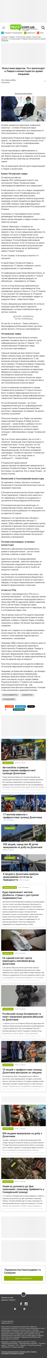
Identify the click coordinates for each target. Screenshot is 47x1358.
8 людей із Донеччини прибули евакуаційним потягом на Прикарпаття (20, 877)
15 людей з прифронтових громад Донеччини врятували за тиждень (22, 1071)
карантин (27, 695)
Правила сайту (25, 1352)
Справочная (39, 1099)
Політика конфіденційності (10, 1352)
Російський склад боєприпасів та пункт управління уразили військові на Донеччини (22, 1016)
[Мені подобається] (45, 81)
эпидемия (8, 699)
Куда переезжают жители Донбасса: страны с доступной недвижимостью (20, 895)
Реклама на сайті (7, 1297)
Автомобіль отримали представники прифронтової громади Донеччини (18, 770)
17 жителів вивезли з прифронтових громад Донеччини (22, 816)
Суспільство (5, 82)
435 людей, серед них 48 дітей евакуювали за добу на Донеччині (22, 846)
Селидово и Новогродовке (17, 1099)
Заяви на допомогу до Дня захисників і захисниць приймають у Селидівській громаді (23, 1189)
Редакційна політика (17, 1353)
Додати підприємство (23, 1278)
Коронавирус (10, 695)
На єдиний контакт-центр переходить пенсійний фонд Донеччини (18, 961)
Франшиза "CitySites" (8, 1300)
